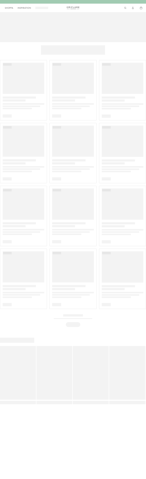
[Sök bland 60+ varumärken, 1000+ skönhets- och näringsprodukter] (125, 8)
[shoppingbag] (141, 8)
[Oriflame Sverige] (73, 8)
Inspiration (24, 8)
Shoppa (9, 8)
